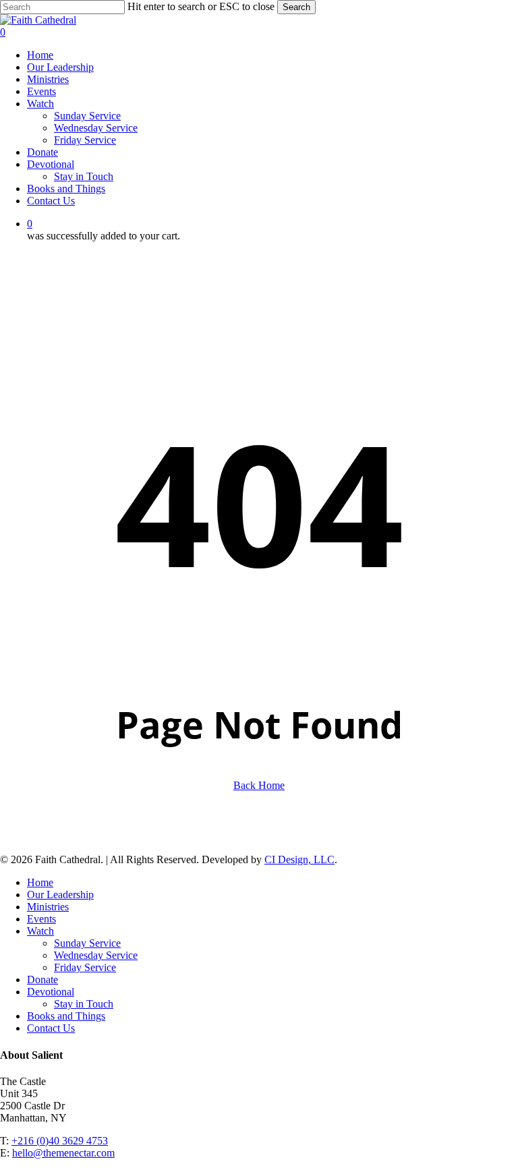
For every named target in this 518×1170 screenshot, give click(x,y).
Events (41, 919)
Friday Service (85, 967)
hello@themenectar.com (63, 1153)
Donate (42, 979)
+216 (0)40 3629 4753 (59, 1140)
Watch (40, 931)
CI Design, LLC (299, 859)
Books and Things (66, 1016)
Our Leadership (60, 894)
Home (40, 882)
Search (296, 7)
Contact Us (51, 1028)
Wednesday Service (96, 955)
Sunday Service (87, 943)
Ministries (48, 906)
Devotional (50, 991)
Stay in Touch (83, 1004)
